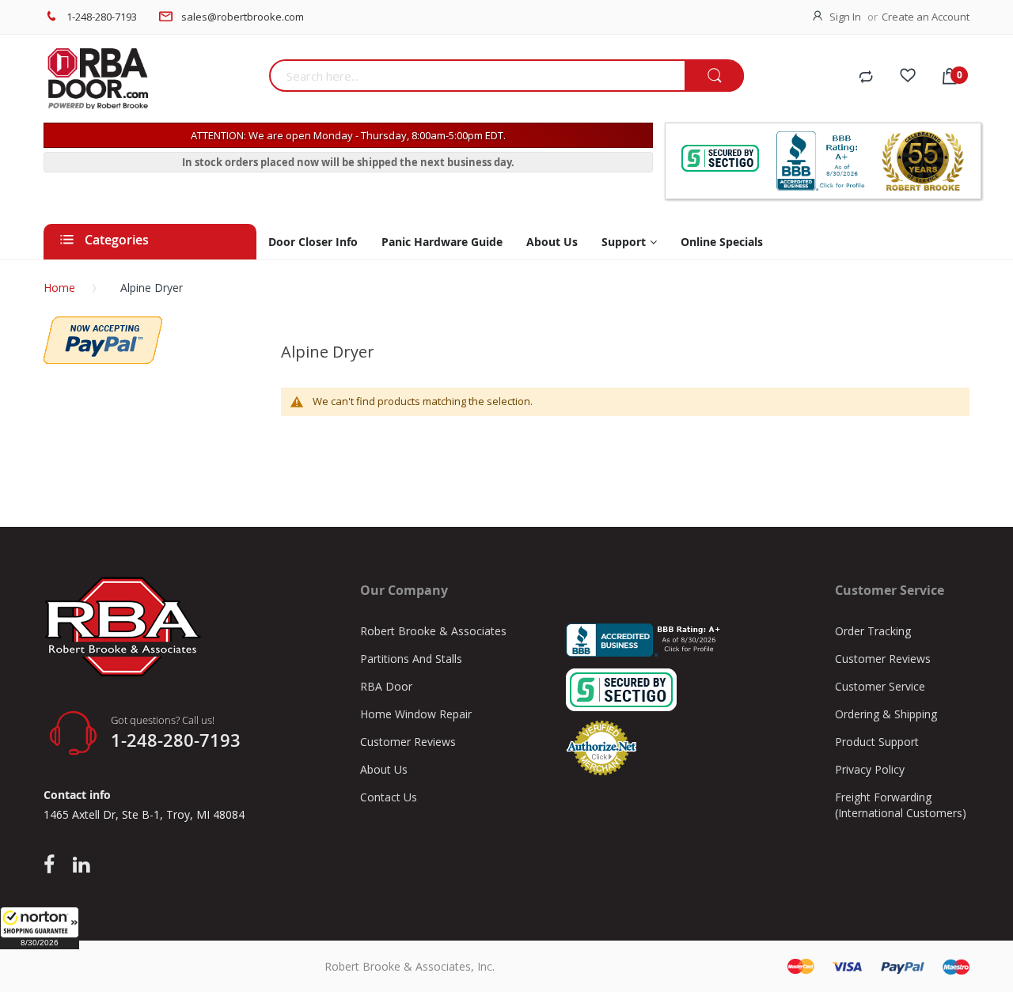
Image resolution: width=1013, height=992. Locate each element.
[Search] (714, 76)
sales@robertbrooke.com (242, 16)
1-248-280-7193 (101, 16)
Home (59, 287)
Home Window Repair (416, 713)
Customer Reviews (408, 741)
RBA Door (386, 686)
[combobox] (477, 75)
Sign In (845, 16)
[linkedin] (81, 865)
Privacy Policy (870, 769)
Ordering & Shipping (886, 713)
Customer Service (880, 686)
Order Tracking (873, 630)
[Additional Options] (103, 324)
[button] (39, 928)
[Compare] (866, 77)
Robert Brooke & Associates (433, 630)
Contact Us (388, 797)
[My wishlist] (908, 77)
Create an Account (925, 16)
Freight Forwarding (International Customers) (900, 804)
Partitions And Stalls (411, 658)
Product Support (877, 741)
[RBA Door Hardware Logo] (150, 79)
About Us (384, 769)
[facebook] (53, 865)
